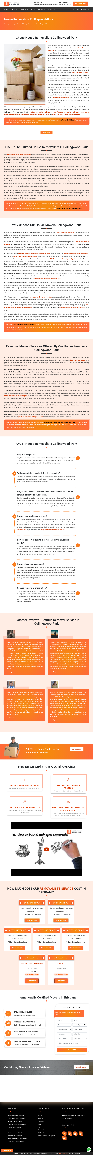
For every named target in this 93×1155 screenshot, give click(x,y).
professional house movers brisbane (19, 154)
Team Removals (63, 1153)
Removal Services (43, 1130)
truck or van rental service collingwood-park (47, 278)
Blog (39, 1124)
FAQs (33, 9)
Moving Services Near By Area (46, 1135)
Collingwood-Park (21, 24)
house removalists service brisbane (25, 256)
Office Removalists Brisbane (16, 1121)
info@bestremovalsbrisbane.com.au (46, 4)
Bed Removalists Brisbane (15, 1135)
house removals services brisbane (41, 297)
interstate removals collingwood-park (76, 253)
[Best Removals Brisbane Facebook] (64, 1134)
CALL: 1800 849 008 (82, 9)
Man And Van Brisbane (14, 1130)
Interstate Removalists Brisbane (17, 1124)
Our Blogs (41, 9)
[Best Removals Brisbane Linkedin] (75, 1134)
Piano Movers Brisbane (14, 1127)
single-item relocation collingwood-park (72, 307)
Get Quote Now (76, 749)
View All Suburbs (81, 1067)
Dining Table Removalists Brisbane (17, 1138)
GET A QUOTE (72, 1050)
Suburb (12, 24)
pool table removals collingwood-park (36, 115)
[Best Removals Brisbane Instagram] (69, 1134)
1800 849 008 (21, 530)
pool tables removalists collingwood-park (61, 259)
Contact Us (51, 9)
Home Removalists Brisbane (16, 1115)
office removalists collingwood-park (43, 112)
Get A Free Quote (80, 3)
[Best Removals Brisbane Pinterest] (80, 1134)
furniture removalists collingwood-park (70, 112)
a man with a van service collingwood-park (66, 115)
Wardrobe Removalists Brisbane (17, 1133)
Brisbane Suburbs (43, 1133)
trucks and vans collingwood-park (15, 396)
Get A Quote (46, 132)
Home (6, 9)
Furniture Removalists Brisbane (16, 1118)
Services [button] (24, 9)
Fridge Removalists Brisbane (16, 1141)
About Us (14, 9)
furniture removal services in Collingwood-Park (34, 253)
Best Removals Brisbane (80, 73)
